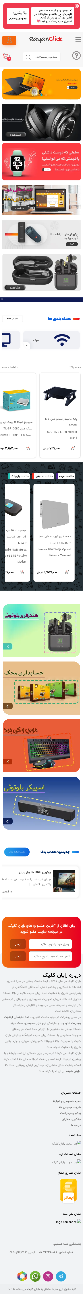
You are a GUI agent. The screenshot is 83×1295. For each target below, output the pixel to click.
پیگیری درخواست (70, 1113)
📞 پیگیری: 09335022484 (18, 16)
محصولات (75, 367)
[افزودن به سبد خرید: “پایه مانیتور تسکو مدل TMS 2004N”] (74, 449)
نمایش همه (12, 318)
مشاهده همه (10, 367)
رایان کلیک (33, 1289)
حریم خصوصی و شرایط (67, 1101)
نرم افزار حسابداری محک (31, 1022)
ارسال (18, 944)
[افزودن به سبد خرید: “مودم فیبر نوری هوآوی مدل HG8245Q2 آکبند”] (68, 573)
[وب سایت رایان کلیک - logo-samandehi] (68, 1222)
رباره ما (75, 1125)
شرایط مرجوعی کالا (69, 1107)
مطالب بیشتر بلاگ (17, 852)
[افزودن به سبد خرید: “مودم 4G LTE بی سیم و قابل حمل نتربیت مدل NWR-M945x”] (23, 573)
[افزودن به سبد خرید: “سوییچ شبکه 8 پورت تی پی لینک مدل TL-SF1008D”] (29, 449)
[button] (46, 95)
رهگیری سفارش (71, 1119)
